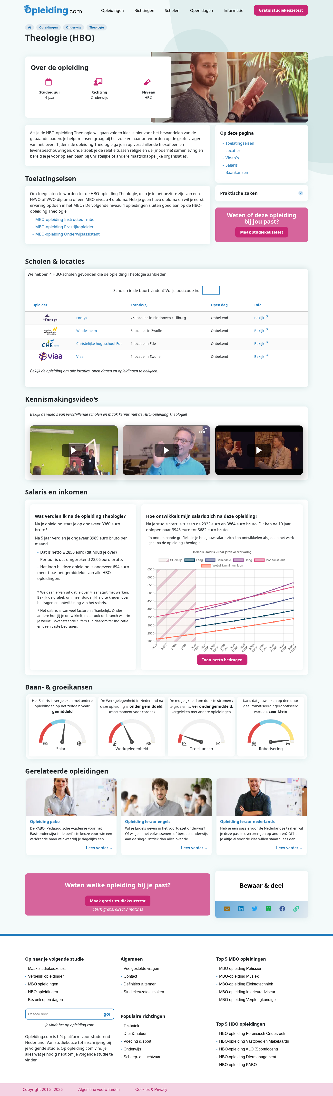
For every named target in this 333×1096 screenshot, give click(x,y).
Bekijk (259, 317)
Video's (232, 158)
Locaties (233, 150)
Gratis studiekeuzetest (281, 10)
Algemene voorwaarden (99, 1089)
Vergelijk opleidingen (46, 976)
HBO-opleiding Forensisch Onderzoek (252, 1033)
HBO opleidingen (43, 992)
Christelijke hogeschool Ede (99, 343)
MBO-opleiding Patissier (240, 968)
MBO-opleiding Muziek (239, 976)
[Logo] (53, 11)
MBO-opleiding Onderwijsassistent (67, 234)
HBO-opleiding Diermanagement (247, 1057)
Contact (130, 976)
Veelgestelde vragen (141, 968)
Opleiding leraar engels (147, 821)
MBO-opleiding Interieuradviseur (247, 992)
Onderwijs (73, 27)
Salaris (231, 165)
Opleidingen (112, 10)
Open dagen (201, 10)
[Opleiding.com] (29, 27)
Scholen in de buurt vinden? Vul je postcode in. (157, 290)
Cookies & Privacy (151, 1089)
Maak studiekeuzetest (261, 232)
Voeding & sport (137, 1041)
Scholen (172, 10)
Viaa (79, 356)
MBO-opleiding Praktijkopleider (64, 226)
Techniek (131, 1026)
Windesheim (86, 330)
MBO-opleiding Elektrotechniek (246, 984)
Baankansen (236, 172)
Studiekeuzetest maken (144, 992)
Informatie (233, 10)
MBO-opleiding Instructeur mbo (65, 219)
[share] (241, 909)
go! (107, 1014)
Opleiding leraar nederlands (247, 821)
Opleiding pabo (45, 821)
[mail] (227, 909)
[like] (282, 909)
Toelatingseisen (239, 143)
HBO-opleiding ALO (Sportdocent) (248, 1049)
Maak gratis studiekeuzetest (118, 901)
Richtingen (144, 10)
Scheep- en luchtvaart (142, 1057)
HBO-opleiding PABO (238, 1065)
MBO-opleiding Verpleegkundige (247, 1000)
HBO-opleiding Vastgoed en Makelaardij (254, 1041)
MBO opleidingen (43, 984)
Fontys (81, 317)
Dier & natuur (135, 1033)
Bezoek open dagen (45, 1000)
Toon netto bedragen (222, 659)
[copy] (296, 909)
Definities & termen (140, 984)
